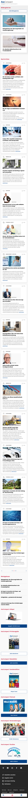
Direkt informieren (14, 739)
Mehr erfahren (14, 761)
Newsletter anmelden (10, 774)
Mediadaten (8, 784)
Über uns (10, 790)
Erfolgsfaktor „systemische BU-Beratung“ (11, 597)
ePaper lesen (14, 691)
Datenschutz (4, 792)
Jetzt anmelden (14, 663)
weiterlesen (8, 89)
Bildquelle (15, 790)
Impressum (22, 790)
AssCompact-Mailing (10, 781)
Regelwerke (11, 792)
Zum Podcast (14, 715)
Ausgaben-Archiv (9, 778)
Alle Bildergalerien (14, 11)
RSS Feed (4, 790)
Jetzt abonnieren (14, 653)
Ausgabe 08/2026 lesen (14, 626)
